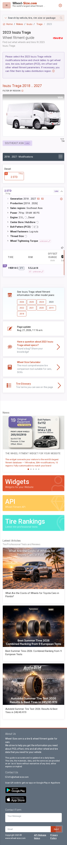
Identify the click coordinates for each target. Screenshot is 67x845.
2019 (51, 308)
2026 (22, 302)
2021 (31, 308)
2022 (22, 308)
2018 (22, 314)
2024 (41, 302)
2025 (31, 302)
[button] (33, 18)
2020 (41, 308)
